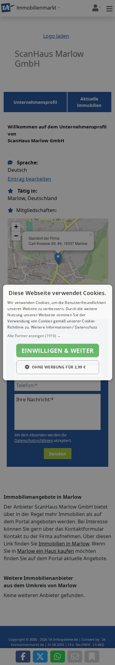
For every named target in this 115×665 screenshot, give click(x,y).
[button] (57, 336)
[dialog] (57, 332)
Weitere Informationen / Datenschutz (64, 326)
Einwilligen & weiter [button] (57, 350)
